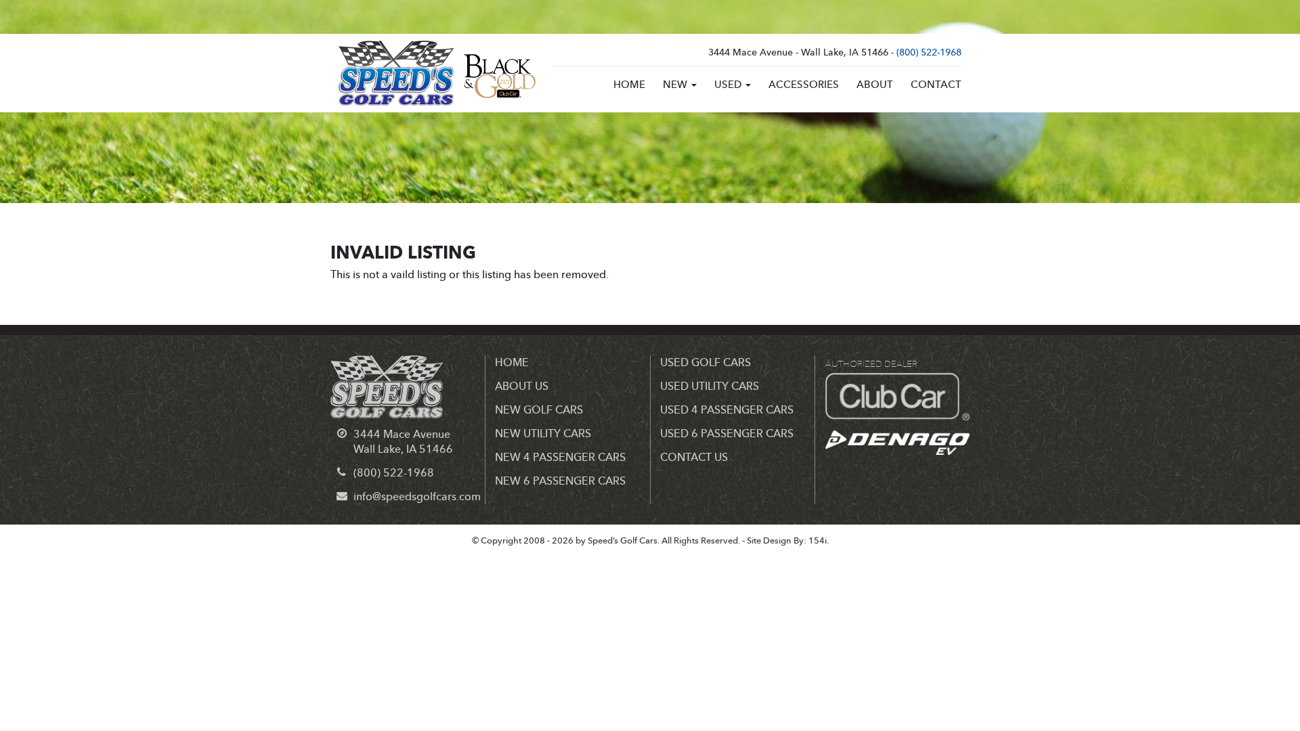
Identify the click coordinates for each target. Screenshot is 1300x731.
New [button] (676, 85)
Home (629, 85)
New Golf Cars (539, 410)
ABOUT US (521, 386)
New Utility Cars (543, 433)
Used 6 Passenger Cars (727, 433)
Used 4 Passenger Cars (727, 410)
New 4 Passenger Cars (560, 457)
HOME (512, 362)
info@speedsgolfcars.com (417, 496)
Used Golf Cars (705, 362)
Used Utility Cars (709, 386)
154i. (818, 541)
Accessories (803, 85)
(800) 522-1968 (928, 52)
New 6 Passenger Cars (560, 481)
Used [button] (729, 85)
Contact (936, 85)
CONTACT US (694, 457)
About (875, 85)
